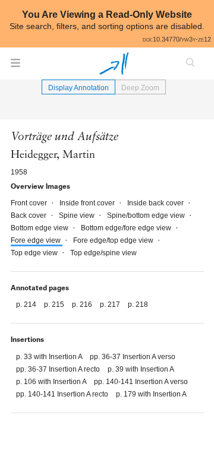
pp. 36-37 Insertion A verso (132, 357)
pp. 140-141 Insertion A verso (141, 382)
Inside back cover (156, 203)
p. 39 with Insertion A (141, 369)
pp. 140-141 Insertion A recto (63, 394)
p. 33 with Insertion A (50, 357)
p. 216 (83, 304)
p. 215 (55, 304)
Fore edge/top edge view (114, 240)
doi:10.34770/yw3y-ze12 (177, 39)
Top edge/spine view (103, 253)
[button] (15, 66)
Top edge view (35, 253)
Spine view (77, 215)
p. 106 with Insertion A (52, 382)
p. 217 (111, 304)
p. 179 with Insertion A (151, 394)
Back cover (29, 215)
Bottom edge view (40, 228)
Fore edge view (36, 240)
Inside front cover (88, 203)
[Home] (114, 63)
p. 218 (138, 304)
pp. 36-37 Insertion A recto (59, 369)
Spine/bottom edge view (147, 215)
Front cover (30, 203)
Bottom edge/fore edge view (127, 228)
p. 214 (27, 304)
